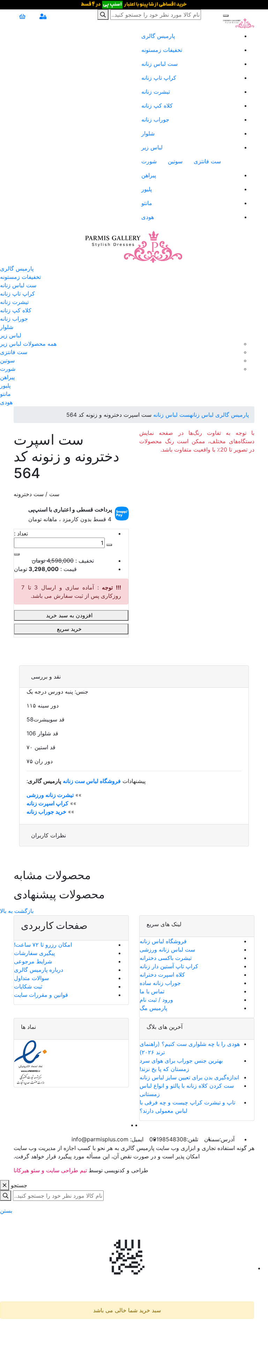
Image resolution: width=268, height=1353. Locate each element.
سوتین (175, 161)
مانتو (146, 203)
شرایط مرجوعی (33, 961)
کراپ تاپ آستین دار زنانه (169, 966)
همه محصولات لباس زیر (28, 343)
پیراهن (148, 175)
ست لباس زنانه (159, 63)
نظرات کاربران (48, 835)
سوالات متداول (31, 978)
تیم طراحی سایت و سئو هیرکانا (50, 1170)
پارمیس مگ (153, 1007)
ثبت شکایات (28, 986)
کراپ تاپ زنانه (158, 77)
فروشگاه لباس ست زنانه (92, 780)
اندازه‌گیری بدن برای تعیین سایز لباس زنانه (189, 1077)
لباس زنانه (202, 414)
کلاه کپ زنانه (157, 105)
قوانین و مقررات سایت (41, 994)
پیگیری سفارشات (34, 952)
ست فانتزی (207, 161)
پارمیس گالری (158, 35)
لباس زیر (152, 147)
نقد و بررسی (46, 676)
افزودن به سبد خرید (70, 615)
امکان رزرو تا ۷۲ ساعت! (43, 944)
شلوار (148, 133)
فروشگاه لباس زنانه (163, 941)
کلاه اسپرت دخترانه (162, 974)
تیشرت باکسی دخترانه (166, 957)
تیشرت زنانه (155, 91)
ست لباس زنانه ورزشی (167, 949)
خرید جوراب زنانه (46, 811)
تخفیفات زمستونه (161, 49)
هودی (147, 216)
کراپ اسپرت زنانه (47, 803)
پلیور (146, 189)
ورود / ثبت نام (156, 999)
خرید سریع (70, 628)
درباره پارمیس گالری (38, 969)
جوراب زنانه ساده (160, 982)
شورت (149, 161)
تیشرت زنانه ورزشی (50, 794)
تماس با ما (152, 991)
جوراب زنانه (155, 119)
